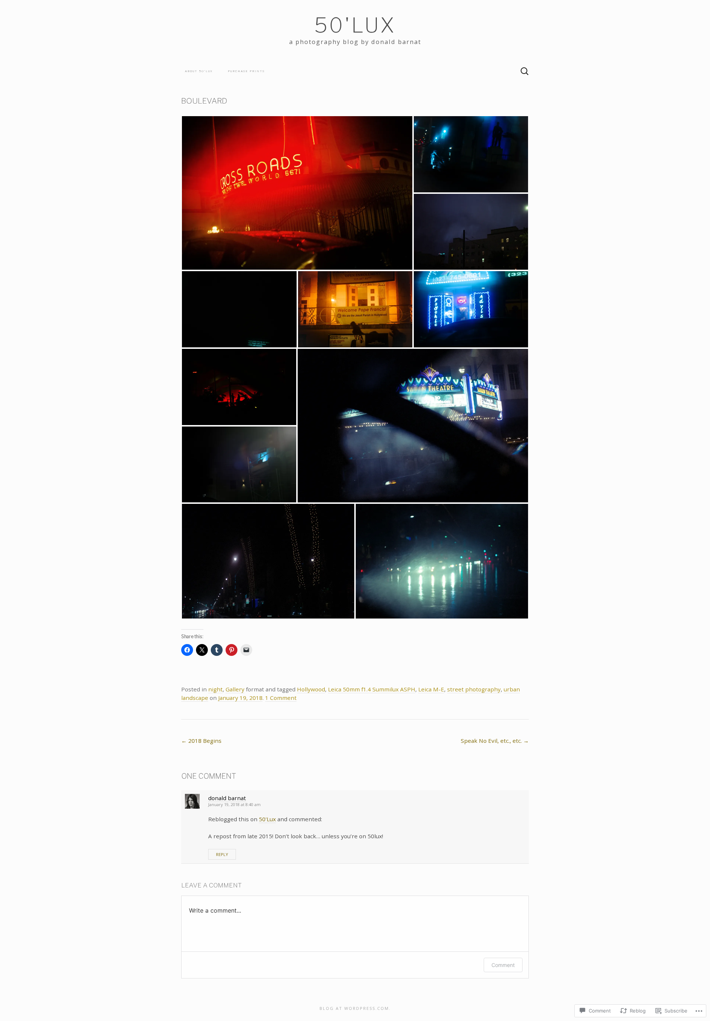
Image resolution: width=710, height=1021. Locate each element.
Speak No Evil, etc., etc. (495, 740)
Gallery (235, 689)
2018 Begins (201, 740)
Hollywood (311, 689)
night (215, 689)
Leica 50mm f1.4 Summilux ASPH (371, 689)
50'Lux (267, 819)
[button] (297, 192)
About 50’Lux (199, 71)
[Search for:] (524, 71)
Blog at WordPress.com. (355, 1008)
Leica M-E (431, 689)
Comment (503, 965)
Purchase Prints (246, 71)
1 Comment (281, 697)
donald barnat (227, 798)
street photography (474, 689)
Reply (222, 854)
